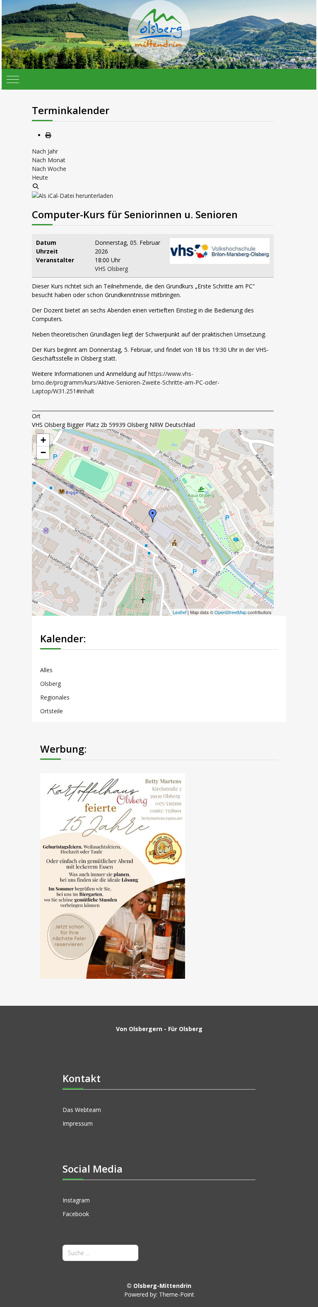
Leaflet (179, 612)
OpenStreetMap (230, 612)
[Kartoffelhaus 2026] (112, 875)
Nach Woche (49, 169)
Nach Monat (48, 160)
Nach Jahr (45, 151)
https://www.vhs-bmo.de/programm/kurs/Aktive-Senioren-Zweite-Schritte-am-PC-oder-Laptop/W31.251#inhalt (125, 382)
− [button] (43, 452)
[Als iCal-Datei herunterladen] (72, 195)
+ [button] (43, 440)
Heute (40, 177)
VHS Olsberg (111, 269)
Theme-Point (176, 1294)
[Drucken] (48, 135)
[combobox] (100, 1253)
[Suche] (35, 186)
